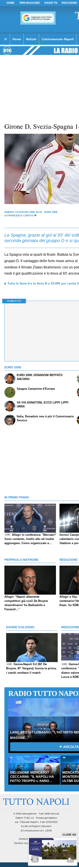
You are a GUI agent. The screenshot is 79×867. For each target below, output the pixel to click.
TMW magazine (29, 3)
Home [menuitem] (17, 39)
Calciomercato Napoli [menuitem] (58, 39)
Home (10, 3)
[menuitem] (5, 39)
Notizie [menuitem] (31, 39)
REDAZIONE (69, 3)
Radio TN (51, 3)
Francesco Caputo (20, 215)
